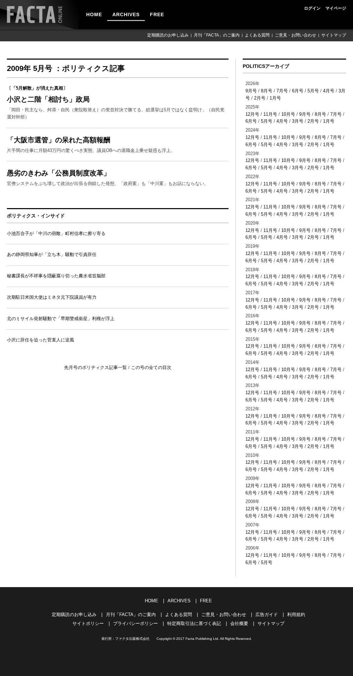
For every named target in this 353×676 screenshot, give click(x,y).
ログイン (312, 8)
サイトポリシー (88, 623)
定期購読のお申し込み (168, 35)
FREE (157, 14)
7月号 (282, 90)
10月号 (288, 114)
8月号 (266, 90)
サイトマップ (333, 35)
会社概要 (239, 623)
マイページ (335, 8)
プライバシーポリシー (135, 623)
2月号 (259, 98)
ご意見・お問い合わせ (295, 35)
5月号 (313, 90)
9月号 (251, 90)
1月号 (275, 98)
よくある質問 (257, 35)
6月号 (297, 90)
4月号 (328, 90)
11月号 (270, 114)
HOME (94, 14)
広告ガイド (266, 614)
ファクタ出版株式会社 (132, 639)
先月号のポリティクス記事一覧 (96, 367)
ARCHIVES (126, 14)
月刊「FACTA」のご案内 (217, 35)
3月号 (297, 121)
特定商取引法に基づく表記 (194, 623)
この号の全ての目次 (151, 367)
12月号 (252, 114)
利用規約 (296, 614)
